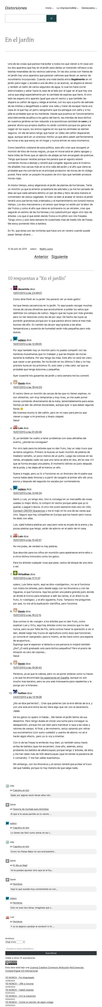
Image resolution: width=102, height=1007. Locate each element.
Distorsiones (16, 8)
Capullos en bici (21, 790)
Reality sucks (46, 248)
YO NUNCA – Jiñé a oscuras (19, 983)
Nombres (17, 884)
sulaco (22, 340)
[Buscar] (51, 18)
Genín (21, 383)
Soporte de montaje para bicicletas (31, 809)
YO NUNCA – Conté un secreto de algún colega (29, 1002)
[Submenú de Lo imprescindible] (77, 8)
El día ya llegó (20, 865)
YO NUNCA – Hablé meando (19, 989)
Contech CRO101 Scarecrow (29, 510)
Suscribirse (51, 953)
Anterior (41, 256)
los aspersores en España (54, 677)
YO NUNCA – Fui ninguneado (19, 977)
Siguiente (59, 256)
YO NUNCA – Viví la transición (20, 996)
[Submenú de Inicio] (53, 8)
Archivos (9, 938)
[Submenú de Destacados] (96, 8)
